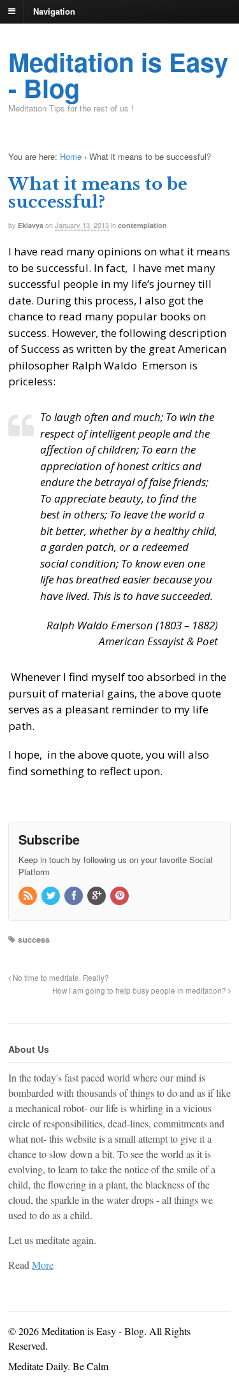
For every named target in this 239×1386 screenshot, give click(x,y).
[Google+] (97, 896)
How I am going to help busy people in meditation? (140, 990)
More (43, 1264)
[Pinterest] (120, 896)
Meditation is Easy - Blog (118, 74)
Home (71, 156)
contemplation (142, 225)
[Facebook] (74, 896)
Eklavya (30, 225)
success (34, 939)
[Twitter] (51, 896)
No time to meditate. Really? (60, 978)
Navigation (54, 10)
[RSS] (28, 896)
